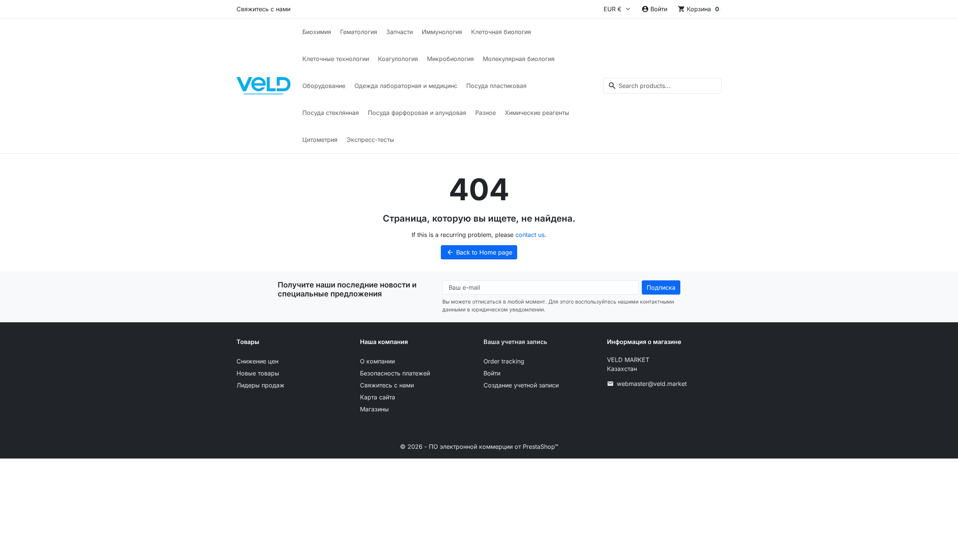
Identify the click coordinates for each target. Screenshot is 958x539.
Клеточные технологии (335, 59)
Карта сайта (377, 397)
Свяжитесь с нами (263, 9)
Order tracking (503, 361)
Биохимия (316, 32)
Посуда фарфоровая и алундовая (417, 112)
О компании (377, 361)
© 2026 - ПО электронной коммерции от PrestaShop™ (479, 446)
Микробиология (450, 59)
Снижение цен (257, 361)
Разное (485, 112)
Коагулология (398, 59)
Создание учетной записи (521, 385)
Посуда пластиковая (496, 85)
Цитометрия (320, 139)
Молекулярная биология (519, 59)
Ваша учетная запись (515, 341)
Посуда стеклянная (330, 112)
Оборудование (323, 85)
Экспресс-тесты (370, 139)
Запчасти (399, 32)
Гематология (358, 32)
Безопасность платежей (395, 373)
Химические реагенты (537, 112)
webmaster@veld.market (652, 383)
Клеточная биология (501, 32)
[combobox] (662, 86)
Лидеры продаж (260, 385)
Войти (491, 373)
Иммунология (442, 32)
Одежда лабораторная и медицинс (405, 85)
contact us (529, 234)
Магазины (374, 409)
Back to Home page (479, 252)
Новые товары (258, 373)
